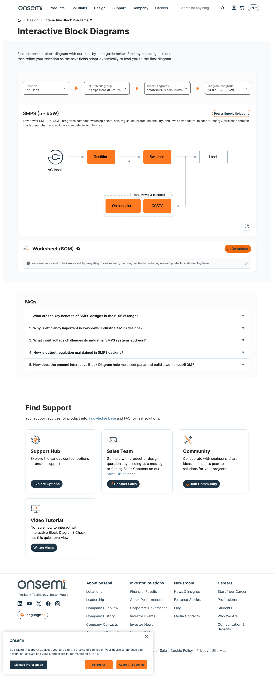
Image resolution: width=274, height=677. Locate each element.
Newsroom (184, 583)
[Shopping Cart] (244, 8)
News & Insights (187, 591)
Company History (100, 616)
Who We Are (228, 616)
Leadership (95, 599)
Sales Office (116, 474)
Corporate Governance (148, 608)
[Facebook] (49, 603)
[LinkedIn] (21, 603)
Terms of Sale (155, 650)
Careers (225, 583)
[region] (78, 653)
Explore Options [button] (46, 484)
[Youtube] (30, 603)
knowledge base (102, 418)
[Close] (246, 263)
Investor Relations (147, 583)
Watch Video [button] (43, 547)
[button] (222, 8)
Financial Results (143, 591)
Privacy (202, 650)
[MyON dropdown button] (235, 8)
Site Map (219, 650)
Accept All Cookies (131, 664)
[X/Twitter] (39, 603)
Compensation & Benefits (231, 626)
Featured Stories (187, 599)
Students (225, 608)
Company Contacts (102, 624)
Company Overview (102, 608)
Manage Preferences (28, 664)
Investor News (141, 624)
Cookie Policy (181, 650)
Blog (177, 608)
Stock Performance (146, 599)
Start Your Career (232, 591)
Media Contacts (187, 616)
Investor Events (142, 616)
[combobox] (197, 8)
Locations (94, 591)
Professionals (228, 599)
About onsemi (99, 583)
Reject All (98, 664)
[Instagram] (57, 603)
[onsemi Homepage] (30, 8)
